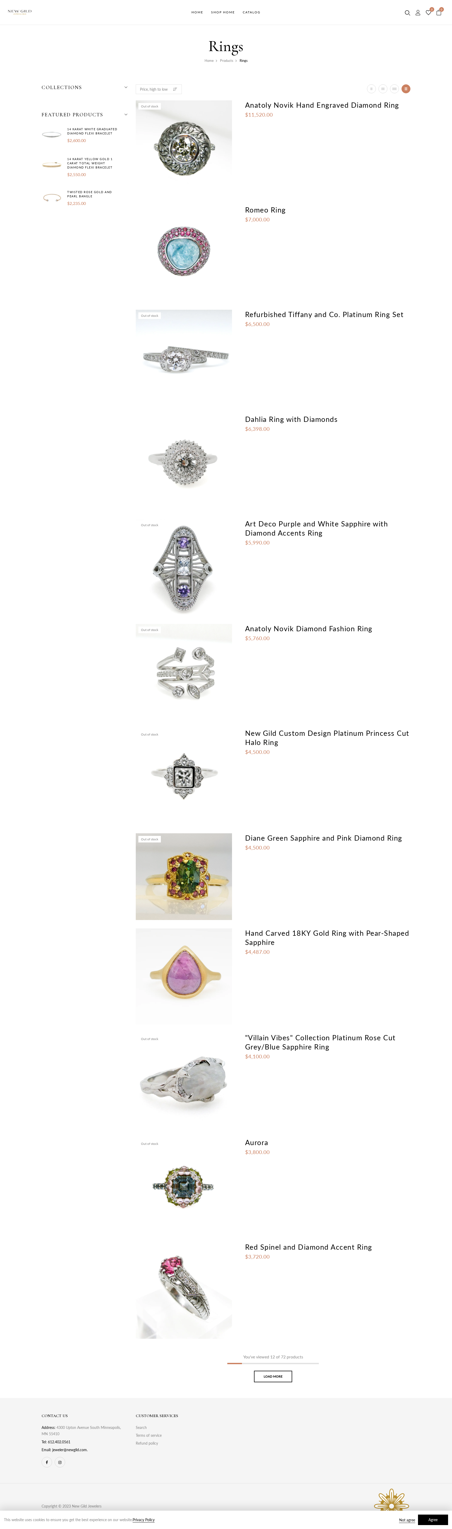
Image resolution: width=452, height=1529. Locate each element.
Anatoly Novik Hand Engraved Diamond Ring (322, 105)
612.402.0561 (59, 1442)
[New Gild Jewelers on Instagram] (60, 1462)
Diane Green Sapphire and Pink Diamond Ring (323, 838)
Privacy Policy (144, 1519)
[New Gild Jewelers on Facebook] (47, 1462)
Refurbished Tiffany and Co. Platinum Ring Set (324, 314)
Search (141, 1427)
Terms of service (149, 1435)
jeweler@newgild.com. (70, 1450)
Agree (433, 1519)
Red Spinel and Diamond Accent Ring (308, 1247)
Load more (273, 1376)
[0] (428, 12)
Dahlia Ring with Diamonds (291, 419)
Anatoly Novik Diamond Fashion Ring (308, 628)
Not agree (407, 1520)
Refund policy (147, 1443)
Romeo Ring (265, 209)
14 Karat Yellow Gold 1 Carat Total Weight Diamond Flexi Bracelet (89, 163)
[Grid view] (371, 88)
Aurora (256, 1142)
